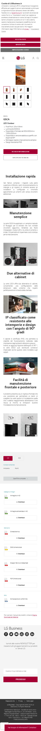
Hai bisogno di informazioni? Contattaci (22, 728)
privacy (26, 29)
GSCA (5, 116)
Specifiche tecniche (21, 158)
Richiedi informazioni (20, 152)
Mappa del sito (10, 701)
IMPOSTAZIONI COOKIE (20, 50)
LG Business (11, 705)
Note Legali (30, 701)
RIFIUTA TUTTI (20, 45)
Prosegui (20, 679)
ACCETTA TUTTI (17, 13)
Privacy (20, 701)
